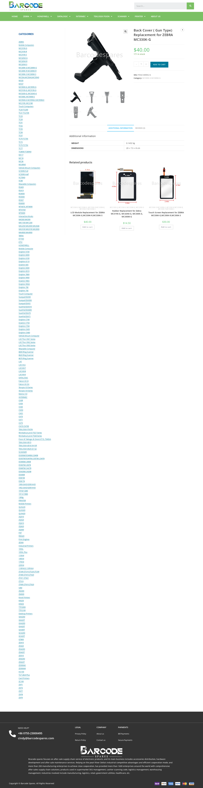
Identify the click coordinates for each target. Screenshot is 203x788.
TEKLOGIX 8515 (25, 442)
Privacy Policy (80, 733)
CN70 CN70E (24, 426)
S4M (20, 588)
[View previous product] (182, 30)
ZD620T (22, 662)
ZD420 (21, 646)
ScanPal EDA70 (25, 313)
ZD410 (21, 642)
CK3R (21, 400)
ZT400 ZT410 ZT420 (26, 575)
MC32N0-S (23, 64)
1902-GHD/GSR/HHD (27, 487)
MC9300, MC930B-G (27, 96)
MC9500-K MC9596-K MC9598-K (31, 100)
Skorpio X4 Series (26, 390)
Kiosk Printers (24, 597)
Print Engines (24, 539)
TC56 (21, 132)
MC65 (21, 80)
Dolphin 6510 (24, 271)
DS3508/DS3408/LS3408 (28, 455)
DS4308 (22, 474)
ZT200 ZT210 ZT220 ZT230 (29, 571)
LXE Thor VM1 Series (27, 339)
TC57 (21, 135)
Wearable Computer (27, 348)
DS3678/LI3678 (25, 465)
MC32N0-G (140, 207)
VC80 (21, 180)
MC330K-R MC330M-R (96, 207)
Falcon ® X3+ (24, 384)
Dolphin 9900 (24, 277)
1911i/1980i (23, 494)
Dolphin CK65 (24, 329)
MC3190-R (23, 51)
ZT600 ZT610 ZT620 (26, 584)
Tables (21, 235)
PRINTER (139, 16)
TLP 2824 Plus (24, 675)
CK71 (21, 419)
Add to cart (159, 64)
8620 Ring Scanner (26, 355)
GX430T (22, 629)
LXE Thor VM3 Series (27, 345)
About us (155, 16)
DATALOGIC (62, 16)
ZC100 (21, 681)
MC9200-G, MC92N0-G (28, 93)
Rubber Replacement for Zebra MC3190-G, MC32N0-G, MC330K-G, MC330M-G (127, 213)
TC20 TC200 (23, 109)
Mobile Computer (26, 248)
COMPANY (101, 727)
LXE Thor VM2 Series (27, 342)
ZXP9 (21, 697)
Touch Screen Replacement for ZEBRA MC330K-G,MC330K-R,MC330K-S (166, 214)
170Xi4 (21, 562)
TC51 (21, 122)
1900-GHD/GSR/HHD (27, 484)
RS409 (21, 187)
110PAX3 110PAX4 (26, 568)
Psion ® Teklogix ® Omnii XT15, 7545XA (35, 439)
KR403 (21, 604)
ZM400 (21, 591)
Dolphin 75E (23, 290)
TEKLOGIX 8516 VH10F (28, 445)
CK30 (21, 407)
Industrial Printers (26, 546)
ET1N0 (21, 239)
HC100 (21, 671)
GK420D (22, 617)
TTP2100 (22, 610)
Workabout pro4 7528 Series (30, 436)
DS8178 (22, 481)
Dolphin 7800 (24, 274)
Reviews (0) (140, 128)
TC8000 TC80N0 (25, 151)
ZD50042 (22, 665)
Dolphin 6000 (24, 255)
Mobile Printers (25, 503)
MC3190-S (23, 54)
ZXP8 (21, 694)
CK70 (21, 416)
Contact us (101, 740)
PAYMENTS (123, 727)
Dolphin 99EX (24, 281)
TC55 (21, 129)
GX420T (22, 626)
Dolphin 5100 (24, 252)
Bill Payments (124, 733)
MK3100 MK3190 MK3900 (29, 229)
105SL (21, 549)
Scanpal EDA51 (25, 303)
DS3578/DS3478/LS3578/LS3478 (31, 458)
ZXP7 (21, 691)
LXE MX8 (22, 371)
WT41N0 (22, 210)
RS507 (21, 200)
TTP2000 (22, 607)
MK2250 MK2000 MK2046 (29, 226)
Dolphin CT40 (24, 319)
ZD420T (22, 652)
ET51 (21, 242)
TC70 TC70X (23, 138)
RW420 (21, 536)
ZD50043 (22, 668)
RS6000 (22, 203)
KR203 (21, 600)
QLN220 (22, 507)
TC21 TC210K (24, 113)
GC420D (22, 633)
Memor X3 (23, 394)
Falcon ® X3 (23, 381)
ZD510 (21, 655)
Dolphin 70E (23, 287)
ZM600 (21, 594)
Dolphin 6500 (24, 268)
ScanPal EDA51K (25, 306)
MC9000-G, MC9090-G (27, 87)
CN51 (21, 413)
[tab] (120, 128)
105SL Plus (23, 552)
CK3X (21, 403)
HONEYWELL (43, 16)
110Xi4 (21, 555)
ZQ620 (21, 526)
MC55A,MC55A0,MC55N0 (29, 77)
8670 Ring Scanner (26, 358)
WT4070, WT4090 (25, 206)
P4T (20, 533)
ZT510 (21, 581)
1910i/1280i (23, 491)
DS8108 (22, 478)
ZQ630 (21, 529)
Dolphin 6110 (24, 261)
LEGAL (78, 727)
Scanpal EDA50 (25, 297)
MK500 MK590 (24, 219)
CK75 (21, 423)
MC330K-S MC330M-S (88, 209)
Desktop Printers (25, 613)
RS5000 (22, 197)
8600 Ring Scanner (26, 352)
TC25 (21, 116)
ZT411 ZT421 (24, 578)
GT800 (21, 639)
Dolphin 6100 (24, 258)
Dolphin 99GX (24, 284)
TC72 (21, 142)
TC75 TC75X (23, 145)
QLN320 (22, 510)
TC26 (21, 119)
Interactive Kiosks (26, 216)
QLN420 (22, 513)
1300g (21, 497)
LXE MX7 (22, 368)
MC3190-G (114, 207)
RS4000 (22, 193)
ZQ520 (21, 520)
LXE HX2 (22, 365)
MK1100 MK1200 (25, 222)
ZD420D (22, 649)
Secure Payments (125, 740)
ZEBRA (26, 16)
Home (15, 16)
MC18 (21, 158)
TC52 (21, 126)
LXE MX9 (22, 374)
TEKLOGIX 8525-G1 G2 (28, 449)
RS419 (21, 190)
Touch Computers (26, 106)
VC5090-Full (23, 171)
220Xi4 (21, 565)
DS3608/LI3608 (25, 461)
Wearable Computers (27, 184)
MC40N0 (22, 164)
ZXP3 (21, 688)
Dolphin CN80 (24, 332)
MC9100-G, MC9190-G (27, 90)
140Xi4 (21, 558)
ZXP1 (21, 684)
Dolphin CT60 (24, 326)
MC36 (21, 161)
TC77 (21, 148)
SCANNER (122, 16)
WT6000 (22, 213)
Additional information (121, 128)
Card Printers (24, 678)
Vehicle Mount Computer (29, 335)
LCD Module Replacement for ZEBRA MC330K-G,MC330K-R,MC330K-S (88, 214)
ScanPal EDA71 (25, 316)
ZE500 (21, 542)
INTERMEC (81, 16)
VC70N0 (22, 177)
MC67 (21, 84)
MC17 (21, 155)
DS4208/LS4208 (25, 471)
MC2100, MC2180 (26, 103)
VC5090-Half (24, 174)
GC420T (22, 636)
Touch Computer (26, 293)
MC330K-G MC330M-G (151, 78)
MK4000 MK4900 (25, 232)
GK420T (22, 620)
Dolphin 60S (23, 264)
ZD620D (22, 658)
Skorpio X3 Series (26, 387)
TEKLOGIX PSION (102, 16)
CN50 (21, 410)
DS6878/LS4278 (25, 468)
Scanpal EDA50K (25, 300)
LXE (20, 361)
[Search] (190, 5)
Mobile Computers (26, 45)
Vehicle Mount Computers (29, 168)
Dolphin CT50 (24, 323)
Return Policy (80, 740)
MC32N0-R (23, 61)
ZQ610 (21, 523)
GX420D (22, 623)
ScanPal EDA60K (25, 310)
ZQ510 (21, 516)
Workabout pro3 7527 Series (30, 432)
